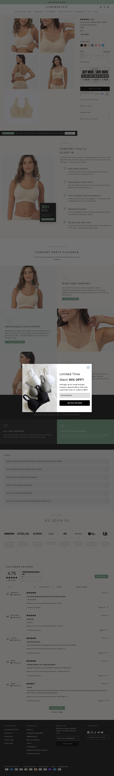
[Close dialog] (88, 367)
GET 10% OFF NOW (74, 403)
